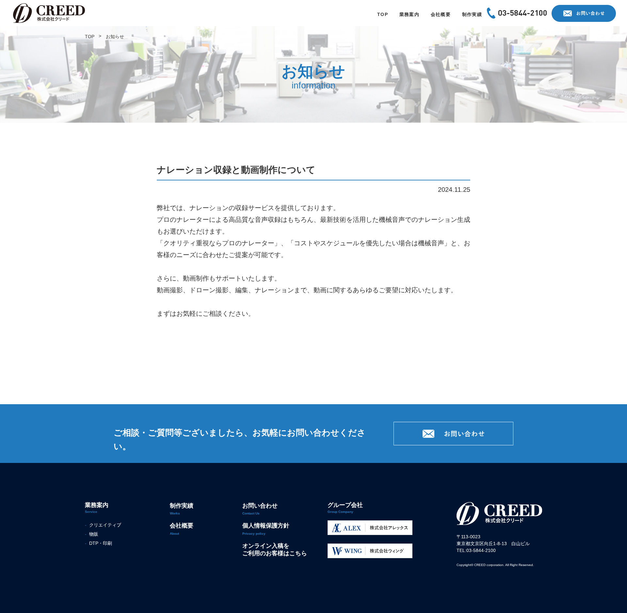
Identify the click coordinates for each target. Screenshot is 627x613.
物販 (92, 534)
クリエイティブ (104, 525)
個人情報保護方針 (265, 525)
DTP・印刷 (99, 543)
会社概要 (181, 525)
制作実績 (181, 505)
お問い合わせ (260, 505)
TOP (89, 36)
